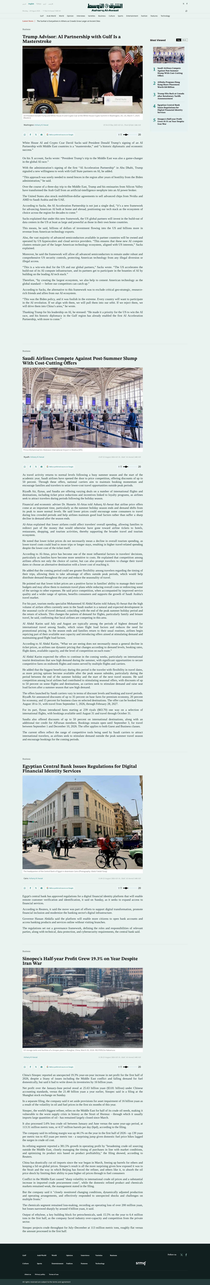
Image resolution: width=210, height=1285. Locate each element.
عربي (24, 4)
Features (154, 16)
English (31, 4)
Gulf (42, 16)
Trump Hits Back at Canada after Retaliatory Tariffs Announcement (171, 96)
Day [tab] (178, 40)
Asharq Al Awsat (41, 125)
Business (102, 16)
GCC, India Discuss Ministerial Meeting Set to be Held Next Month (64, 21)
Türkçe (38, 4)
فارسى (50, 4)
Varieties (91, 16)
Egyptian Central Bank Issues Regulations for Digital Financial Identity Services (79, 769)
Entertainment (132, 16)
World (61, 16)
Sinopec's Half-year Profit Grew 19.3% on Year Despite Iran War (171, 121)
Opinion (70, 16)
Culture (112, 16)
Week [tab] (184, 40)
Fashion (144, 16)
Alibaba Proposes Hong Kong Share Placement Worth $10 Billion (169, 84)
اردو (44, 4)
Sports (120, 16)
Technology (165, 16)
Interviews (81, 16)
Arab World (51, 16)
